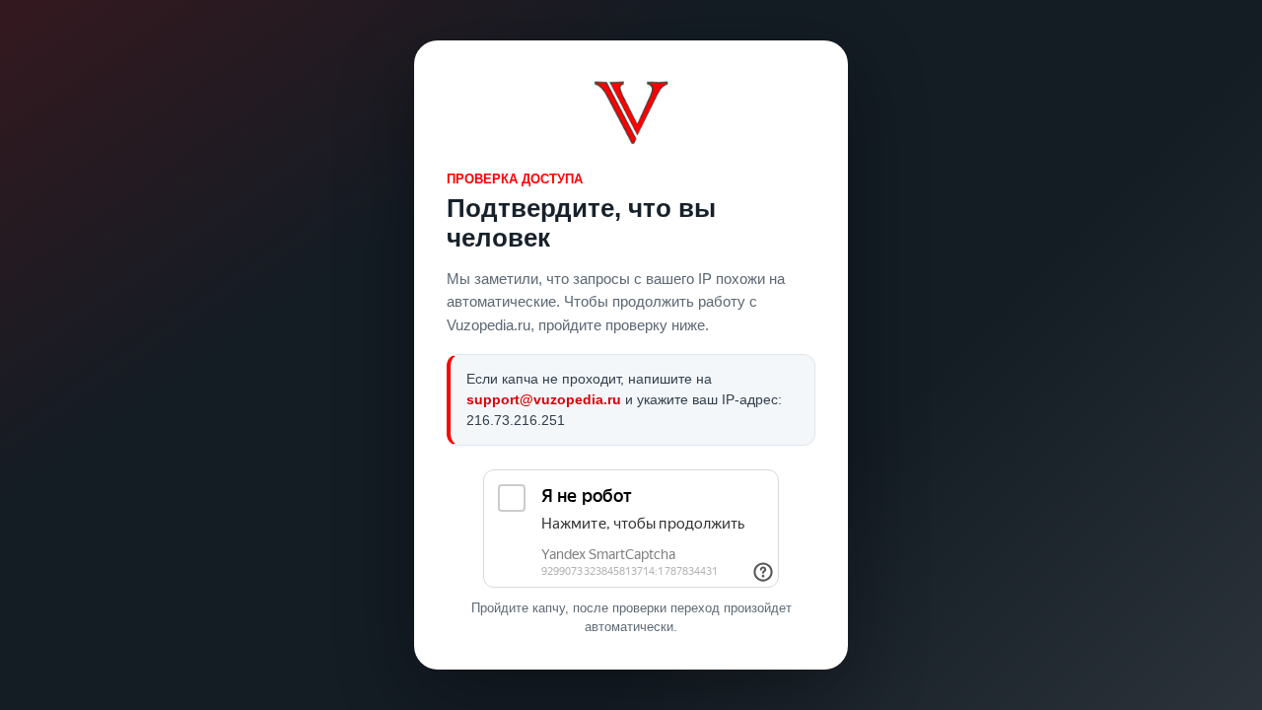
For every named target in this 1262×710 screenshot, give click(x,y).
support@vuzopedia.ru (543, 399)
